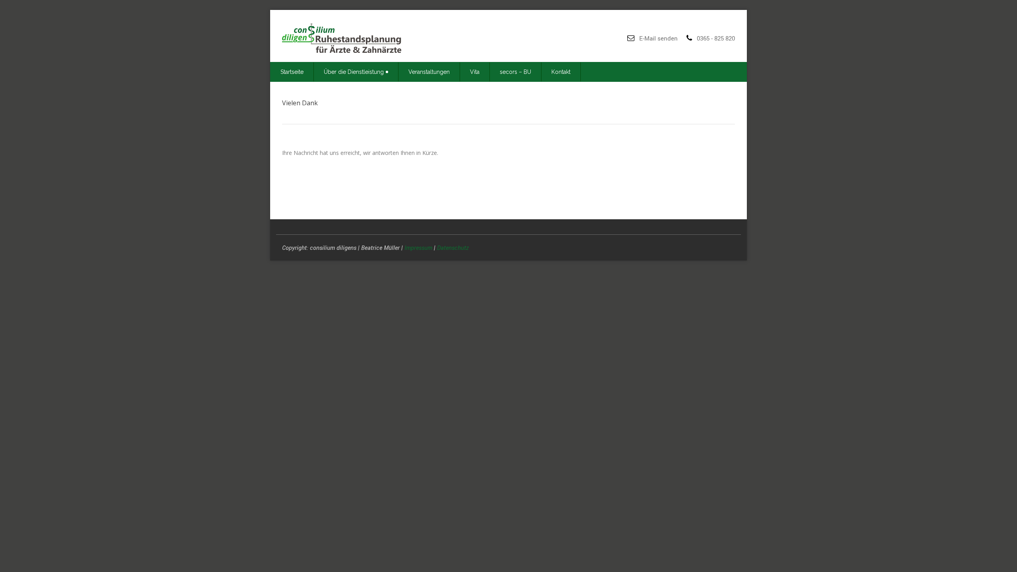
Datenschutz (453, 247)
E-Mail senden (658, 38)
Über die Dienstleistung (354, 72)
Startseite (292, 72)
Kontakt (560, 72)
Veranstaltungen (429, 72)
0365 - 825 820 (716, 38)
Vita (474, 72)
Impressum (418, 247)
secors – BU (515, 72)
